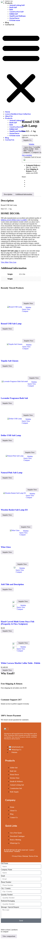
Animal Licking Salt (17, 5)
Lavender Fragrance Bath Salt (14, 398)
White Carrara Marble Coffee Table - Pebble (20, 663)
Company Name (6, 869)
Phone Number (6, 882)
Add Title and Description (12, 584)
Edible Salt (13, 14)
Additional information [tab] (23, 194)
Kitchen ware (14, 20)
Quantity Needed (6, 895)
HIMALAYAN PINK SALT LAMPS (14, 220)
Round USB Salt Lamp (11, 323)
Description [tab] (8, 194)
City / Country (6, 888)
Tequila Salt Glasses (9, 361)
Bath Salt (13, 7)
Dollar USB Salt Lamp (11, 435)
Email (3, 876)
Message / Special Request (10, 907)
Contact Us (9, 25)
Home (7, 112)
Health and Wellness (17, 16)
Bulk (11, 9)
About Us (8, 116)
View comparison (9, 936)
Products (8, 3)
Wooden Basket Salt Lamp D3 (14, 510)
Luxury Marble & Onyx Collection (18, 114)
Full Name (4, 863)
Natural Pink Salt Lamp (11, 472)
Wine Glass (6, 547)
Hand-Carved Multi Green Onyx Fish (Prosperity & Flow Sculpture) (17, 622)
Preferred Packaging (8, 901)
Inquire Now (28, 303)
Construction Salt (16, 12)
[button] (21, 68)
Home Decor (14, 18)
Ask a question (27, 155)
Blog (7, 22)
